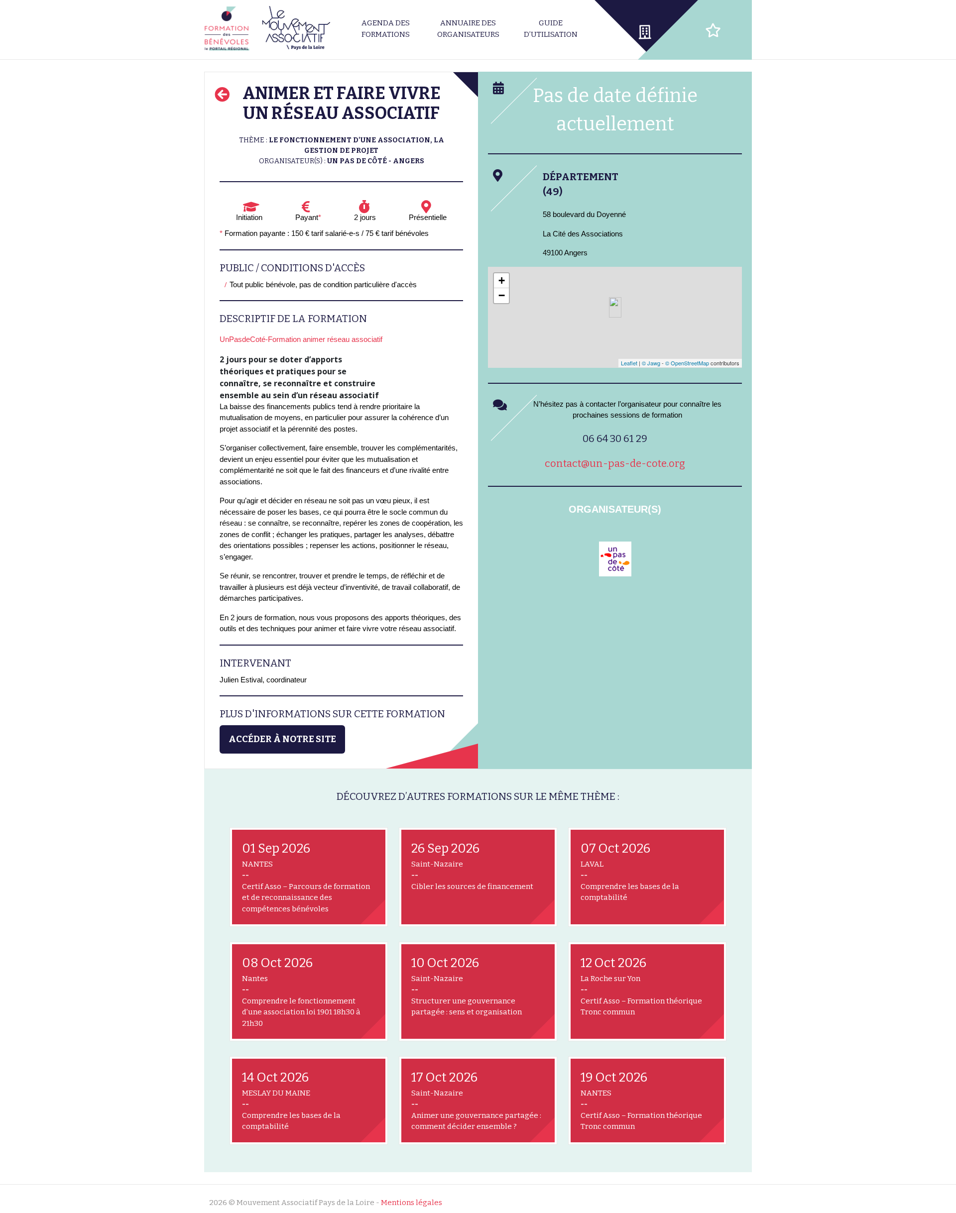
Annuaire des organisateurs (468, 28)
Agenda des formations (385, 28)
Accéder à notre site (282, 739)
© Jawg (651, 363)
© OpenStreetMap (687, 363)
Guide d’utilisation (551, 28)
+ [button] (501, 280)
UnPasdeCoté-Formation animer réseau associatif (301, 339)
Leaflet (629, 363)
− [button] (501, 295)
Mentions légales (411, 1202)
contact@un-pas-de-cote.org (615, 463)
